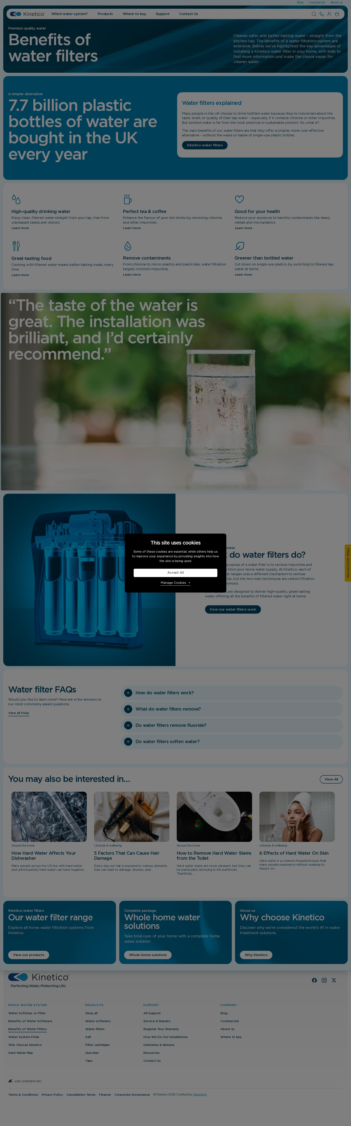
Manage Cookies (173, 582)
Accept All (175, 572)
